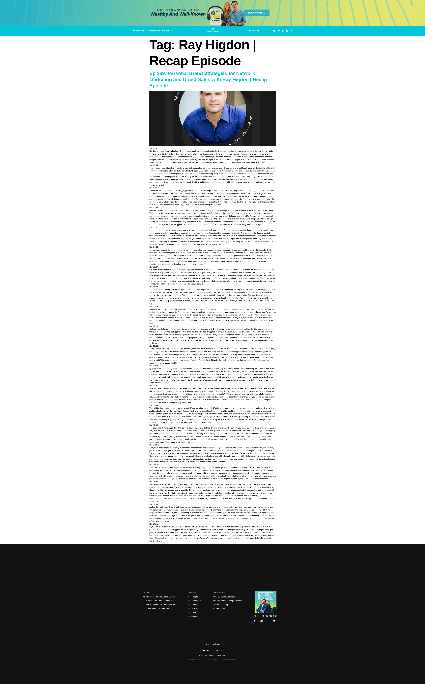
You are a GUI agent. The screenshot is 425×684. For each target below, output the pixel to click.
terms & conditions (229, 660)
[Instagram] (283, 31)
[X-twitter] (291, 31)
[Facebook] (274, 31)
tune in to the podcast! (265, 616)
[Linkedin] (287, 31)
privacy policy (212, 660)
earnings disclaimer (194, 660)
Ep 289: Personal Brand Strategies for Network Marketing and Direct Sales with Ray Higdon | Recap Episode (208, 79)
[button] (192, 592)
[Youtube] (278, 31)
